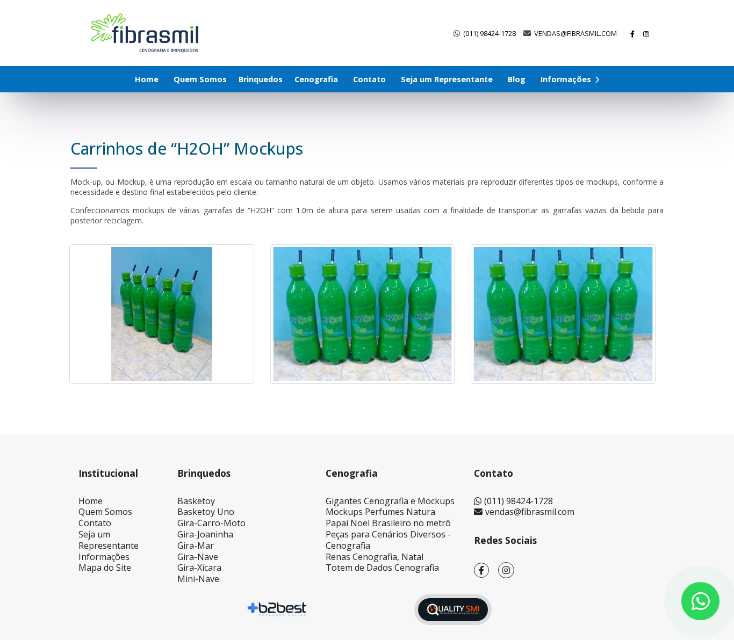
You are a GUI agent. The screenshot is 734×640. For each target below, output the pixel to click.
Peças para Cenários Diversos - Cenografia (388, 539)
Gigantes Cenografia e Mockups (390, 501)
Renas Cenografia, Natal (374, 557)
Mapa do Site (104, 567)
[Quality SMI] (453, 610)
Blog (517, 79)
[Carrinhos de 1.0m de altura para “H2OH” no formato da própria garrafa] (362, 314)
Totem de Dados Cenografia (382, 567)
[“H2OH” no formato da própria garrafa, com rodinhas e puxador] (161, 314)
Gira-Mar (195, 545)
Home (147, 79)
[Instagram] (646, 34)
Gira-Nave (197, 557)
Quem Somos (200, 79)
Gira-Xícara (199, 567)
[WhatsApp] (700, 601)
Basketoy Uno (205, 512)
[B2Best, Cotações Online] (277, 609)
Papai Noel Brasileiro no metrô (388, 523)
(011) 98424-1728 (489, 33)
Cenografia (316, 79)
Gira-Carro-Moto (211, 523)
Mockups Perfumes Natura (380, 512)
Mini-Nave (198, 579)
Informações (567, 79)
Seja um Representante (447, 79)
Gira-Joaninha (205, 534)
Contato (369, 79)
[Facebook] (633, 34)
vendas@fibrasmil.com (575, 33)
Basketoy (196, 501)
